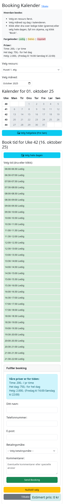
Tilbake (44, 6)
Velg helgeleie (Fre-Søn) (33, 132)
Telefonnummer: (16, 417)
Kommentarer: (15, 458)
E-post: (10, 431)
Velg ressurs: (10, 63)
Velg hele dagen (33, 155)
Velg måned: (9, 77)
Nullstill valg (32, 489)
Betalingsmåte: (15, 444)
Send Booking (32, 479)
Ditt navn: (12, 404)
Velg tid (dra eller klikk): (18, 162)
